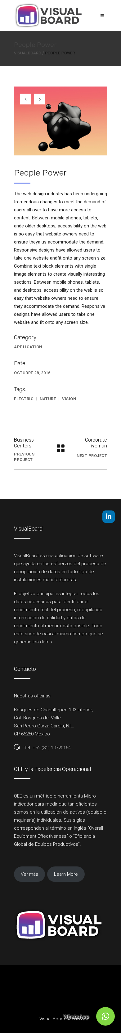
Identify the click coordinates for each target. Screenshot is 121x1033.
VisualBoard (27, 53)
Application (28, 347)
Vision (69, 398)
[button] (105, 1016)
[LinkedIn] (108, 516)
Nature (48, 398)
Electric (24, 398)
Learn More (66, 874)
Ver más (29, 874)
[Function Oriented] (60, 121)
